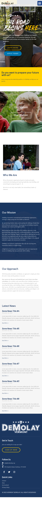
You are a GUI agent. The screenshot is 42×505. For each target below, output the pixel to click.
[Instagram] (14, 472)
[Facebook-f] (4, 472)
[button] (39, 3)
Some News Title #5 (10, 328)
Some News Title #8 (10, 398)
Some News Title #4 (10, 311)
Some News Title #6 (10, 346)
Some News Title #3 (10, 381)
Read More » (5, 323)
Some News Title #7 (10, 363)
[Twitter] (9, 472)
